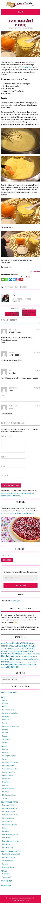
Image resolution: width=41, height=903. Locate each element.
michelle (12, 372)
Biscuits (5, 749)
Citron (4, 651)
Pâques (5, 828)
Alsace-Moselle (12, 643)
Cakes (4, 759)
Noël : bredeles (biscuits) (10, 834)
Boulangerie (23, 645)
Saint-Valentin (7, 821)
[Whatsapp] (6, 278)
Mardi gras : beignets (9, 825)
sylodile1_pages (15, 332)
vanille (12, 664)
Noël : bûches (6, 838)
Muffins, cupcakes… (9, 795)
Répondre (37, 330)
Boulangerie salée (8, 710)
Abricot (3, 643)
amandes (25, 643)
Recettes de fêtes (9, 802)
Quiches (5, 729)
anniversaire (6, 646)
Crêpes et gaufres (8, 772)
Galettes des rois (8, 818)
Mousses (28, 656)
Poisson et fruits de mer (10, 726)
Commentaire (7, 436)
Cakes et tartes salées (10, 713)
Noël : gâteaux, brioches (10, 841)
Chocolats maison (8, 811)
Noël (12, 659)
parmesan (24, 659)
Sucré (4, 746)
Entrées (5, 703)
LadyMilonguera (15, 355)
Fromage (16, 653)
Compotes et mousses (10, 762)
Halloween (31, 654)
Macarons (5, 792)
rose (35, 662)
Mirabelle (21, 657)
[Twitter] (14, 278)
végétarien (12, 667)
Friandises (5, 782)
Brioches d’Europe (8, 857)
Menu (20, 11)
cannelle (3, 649)
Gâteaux (5, 785)
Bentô (4, 706)
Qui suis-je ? (6, 881)
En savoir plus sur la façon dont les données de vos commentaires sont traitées (19, 493)
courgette (18, 651)
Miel (17, 657)
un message (15, 601)
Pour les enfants (8, 805)
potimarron (23, 662)
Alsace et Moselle (8, 861)
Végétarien (6, 739)
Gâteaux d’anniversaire (10, 815)
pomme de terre (14, 662)
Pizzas (4, 723)
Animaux (32, 643)
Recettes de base (9, 693)
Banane (14, 646)
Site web (4, 475)
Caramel (10, 649)
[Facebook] (10, 278)
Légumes (5, 716)
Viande (4, 742)
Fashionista (16, 900)
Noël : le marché (7, 847)
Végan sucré (6, 877)
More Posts (17, 299)
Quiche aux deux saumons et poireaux (12, 314)
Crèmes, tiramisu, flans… (10, 769)
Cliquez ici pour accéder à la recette (22, 513)
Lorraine (5, 864)
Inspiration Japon (8, 867)
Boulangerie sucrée (9, 756)
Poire (29, 659)
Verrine (19, 664)
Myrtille (35, 657)
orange (24, 287)
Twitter (27, 299)
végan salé (27, 664)
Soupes (5, 736)
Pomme (5, 661)
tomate (4, 664)
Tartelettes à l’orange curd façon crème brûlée (28, 313)
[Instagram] (18, 278)
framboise (6, 653)
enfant (25, 651)
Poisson (34, 659)
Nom (3, 457)
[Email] (3, 278)
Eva (20, 28)
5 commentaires (27, 28)
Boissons (5, 752)
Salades (5, 733)
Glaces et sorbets (8, 788)
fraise (30, 651)
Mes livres (6, 885)
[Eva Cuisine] (20, 4)
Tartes (4, 798)
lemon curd (28, 67)
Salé (3, 697)
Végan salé (6, 874)
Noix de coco (5, 659)
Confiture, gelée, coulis (10, 287)
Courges (10, 651)
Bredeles (33, 646)
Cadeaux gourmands (9, 808)
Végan (4, 871)
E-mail (4, 466)
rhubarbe (29, 662)
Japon (37, 654)
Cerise (20, 649)
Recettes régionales (11, 851)
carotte (15, 649)
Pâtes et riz (6, 720)
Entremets (6, 779)
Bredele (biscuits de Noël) (11, 854)
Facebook (16, 301)
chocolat (28, 648)
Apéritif (5, 700)
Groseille (24, 654)
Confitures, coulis (8, 765)
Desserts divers (7, 775)
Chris (11, 390)
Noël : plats (6, 844)
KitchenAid (8, 656)
